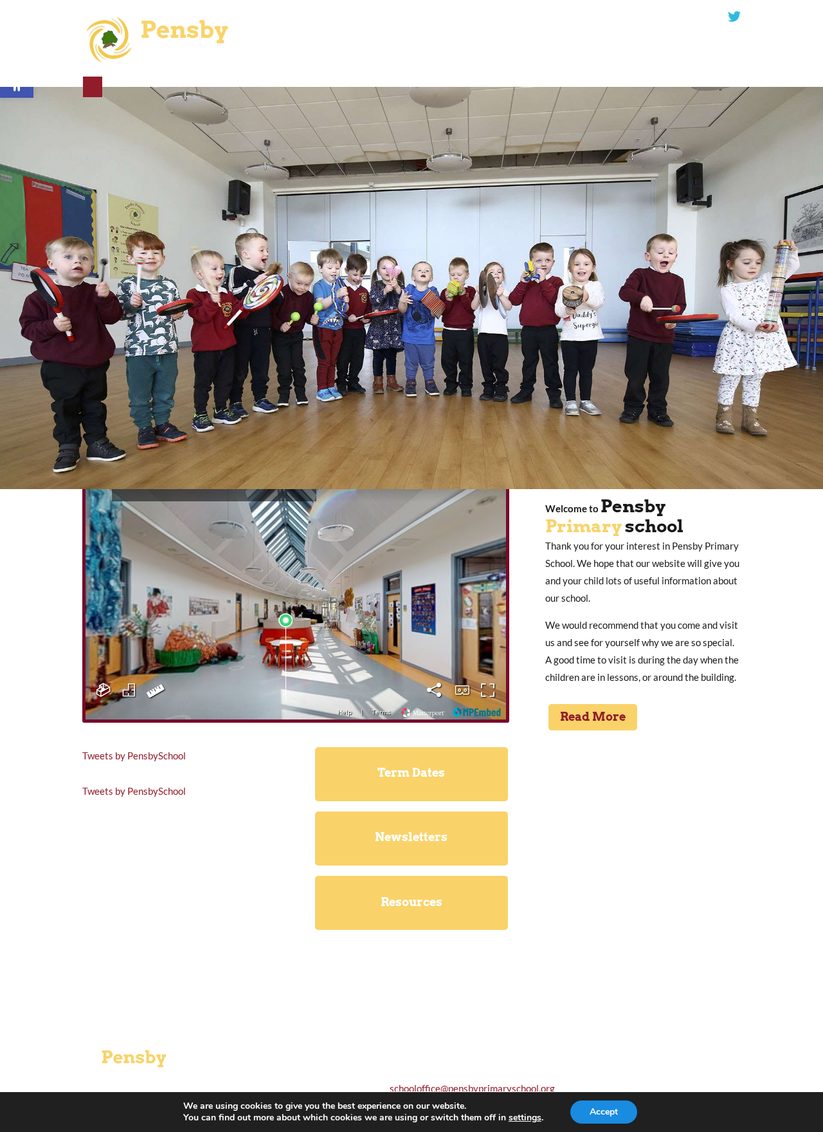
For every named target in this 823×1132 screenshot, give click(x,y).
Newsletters (411, 837)
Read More (593, 716)
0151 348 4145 (461, 17)
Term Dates (411, 772)
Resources (411, 902)
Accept (604, 1112)
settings (525, 1118)
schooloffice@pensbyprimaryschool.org (629, 17)
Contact (92, 87)
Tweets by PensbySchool (134, 755)
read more (643, 968)
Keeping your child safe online (643, 888)
